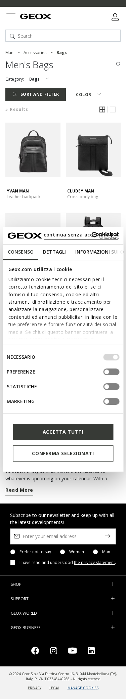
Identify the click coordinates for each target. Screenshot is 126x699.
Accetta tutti (63, 432)
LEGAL (54, 688)
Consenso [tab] (20, 252)
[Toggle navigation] (10, 17)
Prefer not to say (35, 552)
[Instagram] (53, 651)
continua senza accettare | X (81, 234)
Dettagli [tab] (54, 252)
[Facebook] (35, 651)
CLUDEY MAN (80, 191)
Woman (76, 552)
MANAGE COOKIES (83, 688)
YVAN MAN (18, 191)
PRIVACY (34, 688)
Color (83, 94)
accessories (35, 52)
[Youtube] (72, 651)
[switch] (111, 371)
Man (106, 552)
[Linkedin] (91, 651)
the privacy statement (94, 562)
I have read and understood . (67, 562)
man (9, 52)
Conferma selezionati (63, 453)
